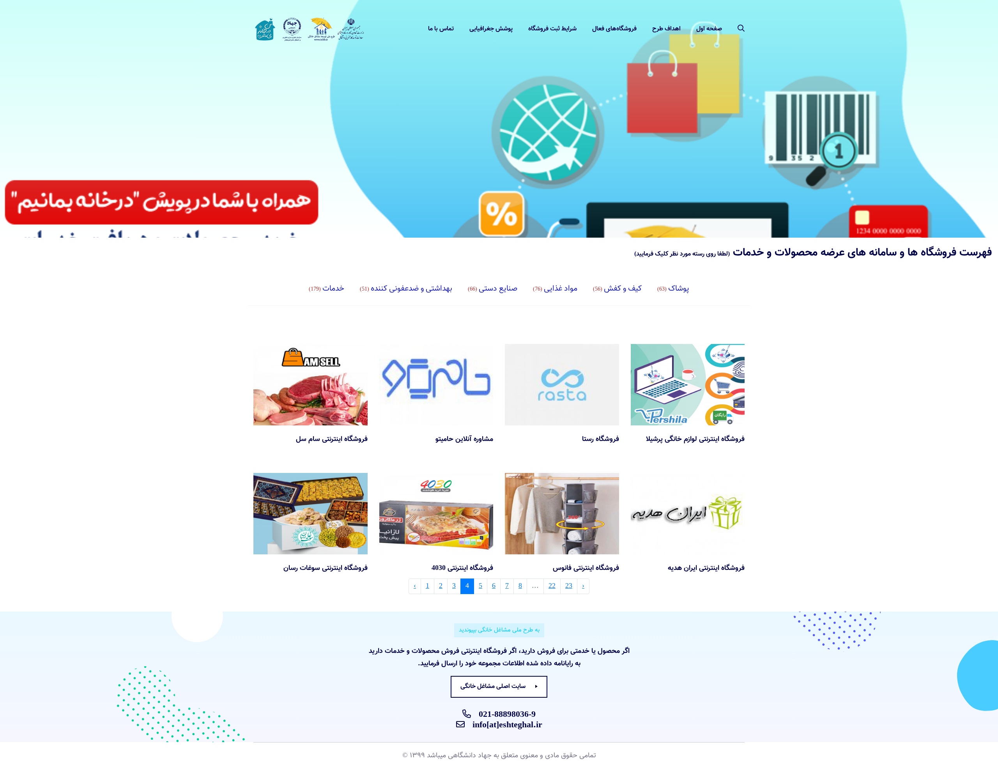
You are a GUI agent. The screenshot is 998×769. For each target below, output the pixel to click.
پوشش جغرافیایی (491, 29)
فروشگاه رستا (600, 439)
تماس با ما (441, 29)
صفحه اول (709, 29)
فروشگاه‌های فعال (614, 29)
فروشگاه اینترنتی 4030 (462, 568)
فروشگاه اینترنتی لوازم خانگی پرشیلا (695, 439)
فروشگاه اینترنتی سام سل (332, 439)
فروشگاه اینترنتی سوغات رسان (325, 568)
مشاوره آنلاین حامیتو (464, 439)
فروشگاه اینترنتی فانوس (586, 568)
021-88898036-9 (507, 715)
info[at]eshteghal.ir (507, 725)
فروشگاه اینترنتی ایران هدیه (706, 568)
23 (568, 586)
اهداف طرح (666, 29)
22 (552, 586)
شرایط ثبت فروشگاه (552, 29)
